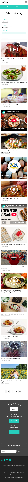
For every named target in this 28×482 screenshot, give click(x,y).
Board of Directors (13, 465)
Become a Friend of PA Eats (14, 6)
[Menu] (25, 2)
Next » (20, 391)
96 (16, 391)
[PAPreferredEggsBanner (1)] (14, 178)
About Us (5, 465)
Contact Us (22, 465)
